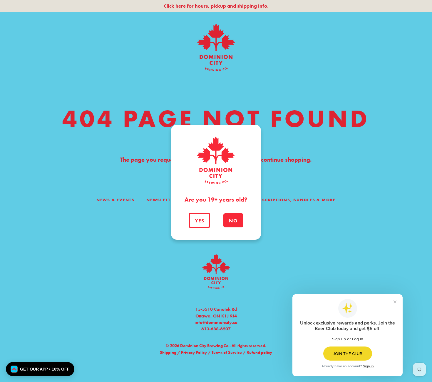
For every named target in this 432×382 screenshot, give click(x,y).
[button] (40, 369)
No (233, 220)
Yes (199, 220)
